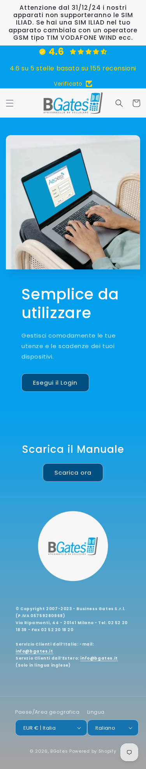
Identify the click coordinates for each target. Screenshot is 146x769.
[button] (9, 103)
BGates (59, 751)
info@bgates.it (34, 651)
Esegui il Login (55, 382)
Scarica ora (73, 472)
